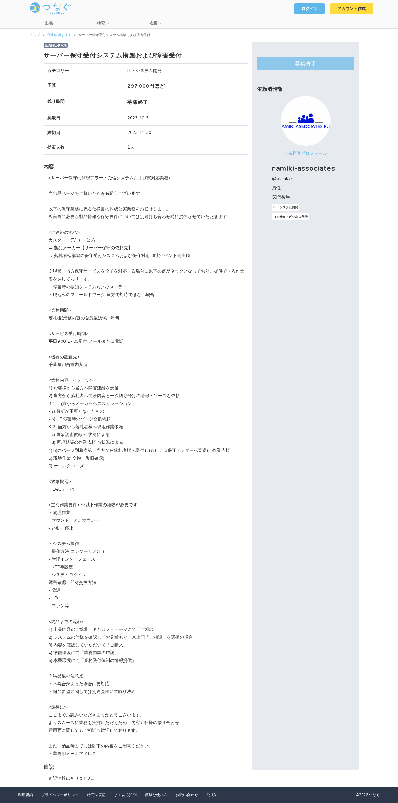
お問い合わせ (187, 794)
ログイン (310, 8)
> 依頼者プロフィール (305, 153)
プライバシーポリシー (60, 794)
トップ (35, 35)
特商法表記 (96, 794)
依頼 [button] (154, 23)
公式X (211, 794)
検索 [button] (101, 23)
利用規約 (25, 794)
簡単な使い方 (156, 794)
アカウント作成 (351, 8)
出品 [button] (49, 23)
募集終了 (305, 63)
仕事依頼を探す (59, 35)
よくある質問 (125, 794)
